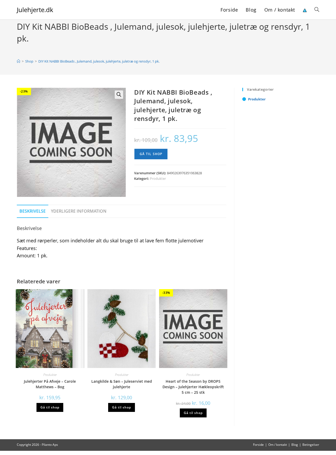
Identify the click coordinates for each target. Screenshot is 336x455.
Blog (294, 444)
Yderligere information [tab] (79, 211)
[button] (119, 94)
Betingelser (310, 444)
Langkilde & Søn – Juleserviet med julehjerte (121, 384)
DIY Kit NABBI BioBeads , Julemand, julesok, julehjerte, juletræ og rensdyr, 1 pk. (99, 61)
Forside (258, 444)
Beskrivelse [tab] (32, 211)
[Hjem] (18, 61)
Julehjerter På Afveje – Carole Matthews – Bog (50, 384)
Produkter (158, 178)
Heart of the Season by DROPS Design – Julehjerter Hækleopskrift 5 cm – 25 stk (193, 387)
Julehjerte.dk (35, 9)
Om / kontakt (277, 444)
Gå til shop (151, 154)
